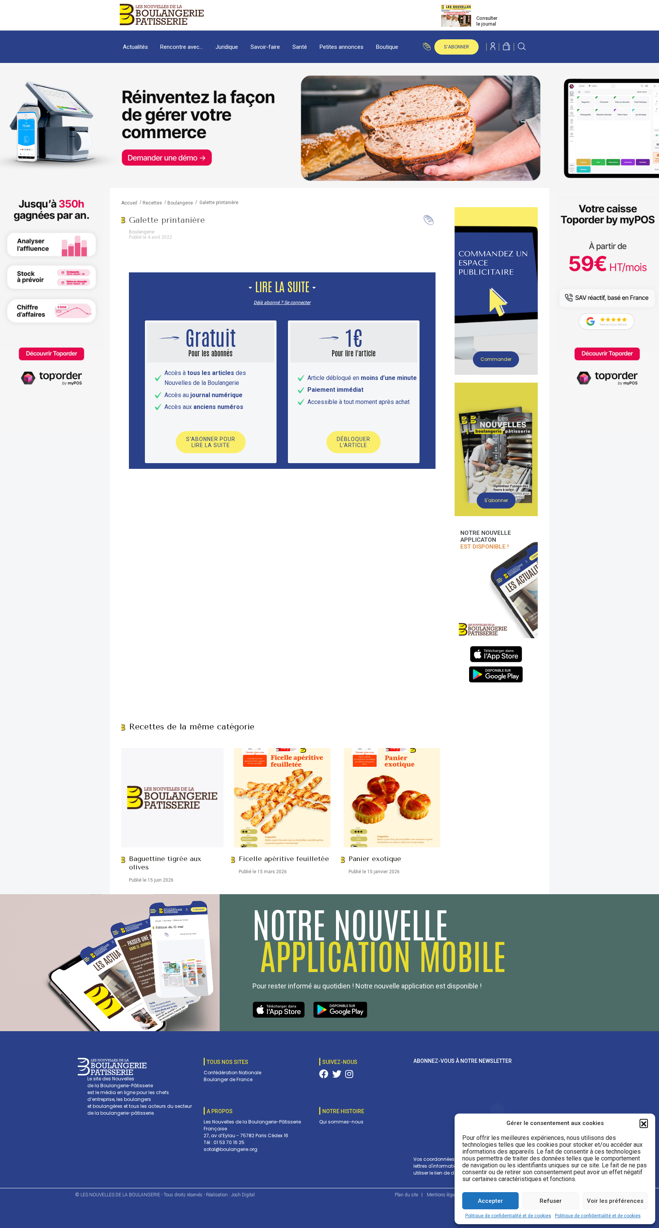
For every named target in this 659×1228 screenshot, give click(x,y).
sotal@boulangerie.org (230, 1149)
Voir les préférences (615, 1200)
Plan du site (406, 1194)
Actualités (135, 46)
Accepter (490, 1200)
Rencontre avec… (181, 46)
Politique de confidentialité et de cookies (508, 1215)
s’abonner (456, 46)
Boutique (387, 46)
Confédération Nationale (232, 1072)
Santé (300, 46)
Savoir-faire (265, 46)
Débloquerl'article (353, 442)
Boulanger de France (228, 1079)
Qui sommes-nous (341, 1122)
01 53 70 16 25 (229, 1142)
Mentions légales (443, 1194)
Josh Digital (243, 1194)
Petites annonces (341, 46)
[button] (644, 1123)
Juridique (226, 46)
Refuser (551, 1200)
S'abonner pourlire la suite (210, 442)
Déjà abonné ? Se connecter (282, 302)
